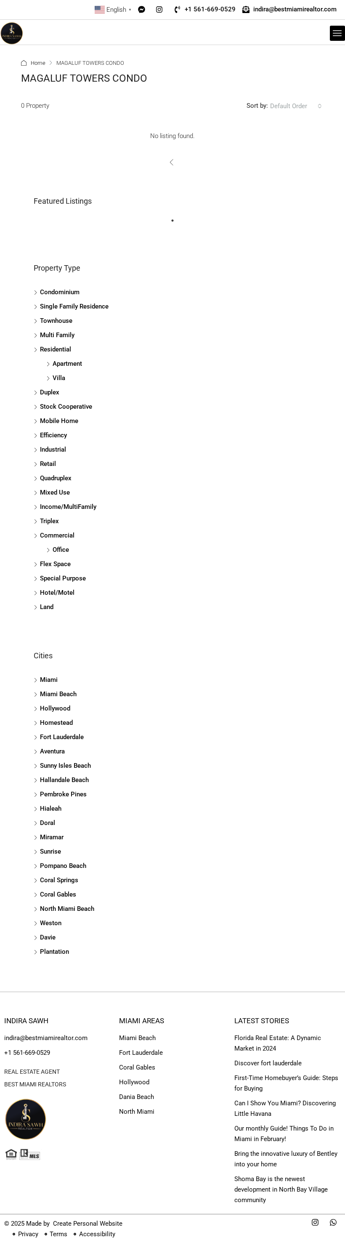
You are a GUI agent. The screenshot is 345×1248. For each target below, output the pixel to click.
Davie (48, 937)
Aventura (52, 751)
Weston (50, 923)
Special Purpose (63, 578)
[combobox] (296, 106)
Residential (55, 349)
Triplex (49, 521)
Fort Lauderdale (62, 737)
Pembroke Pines (63, 794)
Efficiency (53, 435)
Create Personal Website (86, 1223)
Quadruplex (56, 478)
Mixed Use (55, 492)
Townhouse (56, 321)
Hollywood (55, 708)
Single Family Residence (74, 306)
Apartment (67, 363)
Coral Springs (59, 880)
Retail (48, 464)
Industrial (53, 449)
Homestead (56, 722)
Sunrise (50, 851)
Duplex (49, 392)
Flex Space (55, 564)
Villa (59, 378)
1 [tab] (176, 224)
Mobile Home (59, 421)
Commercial (57, 535)
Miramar (52, 837)
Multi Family (57, 335)
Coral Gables (58, 894)
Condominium (60, 292)
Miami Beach (58, 694)
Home (38, 63)
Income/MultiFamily (68, 507)
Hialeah (50, 808)
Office (61, 549)
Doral (47, 823)
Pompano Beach (63, 866)
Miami (49, 680)
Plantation (54, 951)
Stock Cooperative (66, 406)
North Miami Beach (67, 909)
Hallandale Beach (64, 780)
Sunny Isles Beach (65, 765)
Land (46, 607)
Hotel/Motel (57, 592)
